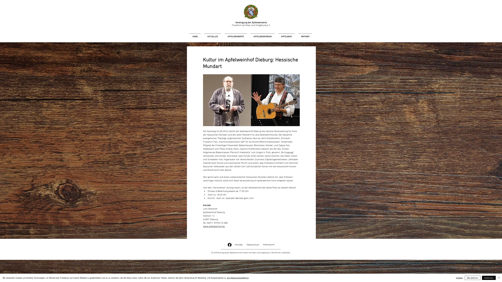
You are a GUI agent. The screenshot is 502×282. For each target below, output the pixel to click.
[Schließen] (498, 278)
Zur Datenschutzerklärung (238, 278)
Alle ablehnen (472, 278)
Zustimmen (489, 278)
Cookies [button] (459, 278)
